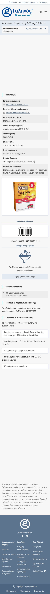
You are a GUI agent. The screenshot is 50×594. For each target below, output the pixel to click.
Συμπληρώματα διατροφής (8, 572)
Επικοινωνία (39, 591)
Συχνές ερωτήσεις (40, 559)
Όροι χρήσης (25, 591)
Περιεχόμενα (11, 591)
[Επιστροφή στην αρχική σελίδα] (25, 526)
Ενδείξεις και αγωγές (7, 560)
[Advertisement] (25, 62)
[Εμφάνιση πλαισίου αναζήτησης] (41, 12)
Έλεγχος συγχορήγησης (22, 548)
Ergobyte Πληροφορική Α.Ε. (27, 587)
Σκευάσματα (6, 566)
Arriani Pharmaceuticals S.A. (18, 113)
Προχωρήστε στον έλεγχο (25, 277)
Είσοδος (14, 2)
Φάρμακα (5, 549)
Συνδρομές (37, 547)
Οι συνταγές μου (23, 576)
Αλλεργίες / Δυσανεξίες (22, 563)
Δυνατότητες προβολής (38, 552)
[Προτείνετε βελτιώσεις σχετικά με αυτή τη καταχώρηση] (45, 29)
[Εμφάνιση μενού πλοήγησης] (46, 12)
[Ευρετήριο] (41, 29)
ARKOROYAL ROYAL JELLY (17, 104)
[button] (23, 536)
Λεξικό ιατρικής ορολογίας (23, 570)
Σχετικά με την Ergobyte (38, 565)
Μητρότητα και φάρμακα (23, 555)
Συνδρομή (43, 2)
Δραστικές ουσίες (9, 554)
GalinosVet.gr (38, 571)
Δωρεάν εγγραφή (28, 2)
